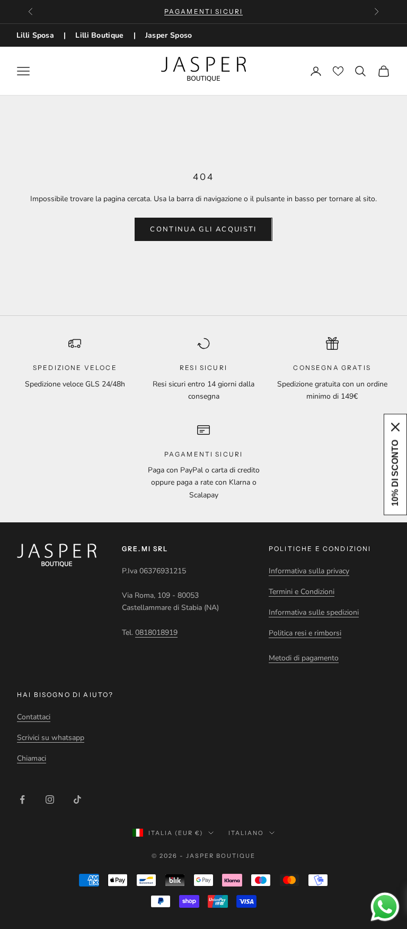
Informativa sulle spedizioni (314, 612)
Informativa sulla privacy (309, 571)
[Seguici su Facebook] (22, 799)
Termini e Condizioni (301, 592)
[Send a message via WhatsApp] (385, 907)
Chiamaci (31, 758)
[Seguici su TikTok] (77, 799)
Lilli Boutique (99, 35)
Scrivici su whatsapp (50, 738)
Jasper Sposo (168, 35)
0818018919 (156, 632)
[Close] (395, 427)
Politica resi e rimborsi (305, 633)
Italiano (246, 833)
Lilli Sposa (35, 35)
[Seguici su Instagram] (50, 799)
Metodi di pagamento (304, 658)
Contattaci (33, 717)
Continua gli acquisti (203, 229)
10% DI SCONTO (395, 473)
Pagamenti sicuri (203, 11)
